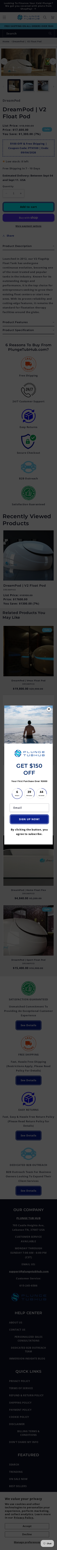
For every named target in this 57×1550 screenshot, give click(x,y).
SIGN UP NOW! (29, 819)
